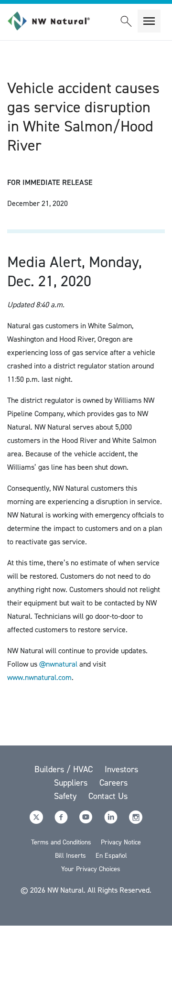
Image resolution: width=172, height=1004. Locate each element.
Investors (121, 769)
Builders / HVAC (64, 769)
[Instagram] (135, 821)
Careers (113, 782)
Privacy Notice (121, 842)
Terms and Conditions (61, 842)
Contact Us (108, 796)
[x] (37, 821)
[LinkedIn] (111, 821)
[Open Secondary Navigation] (149, 21)
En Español (111, 855)
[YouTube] (87, 821)
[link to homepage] (54, 21)
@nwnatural (58, 664)
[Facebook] (62, 821)
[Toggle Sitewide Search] (126, 21)
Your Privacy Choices (90, 869)
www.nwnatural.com (39, 677)
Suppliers (72, 782)
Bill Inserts (70, 855)
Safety (66, 796)
